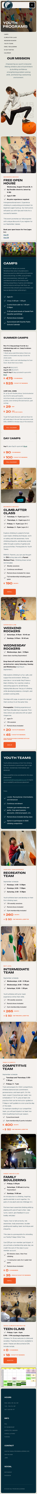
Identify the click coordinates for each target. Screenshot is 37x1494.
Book (5, 375)
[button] (32, 5)
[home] (4, 5)
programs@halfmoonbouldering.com (15, 780)
